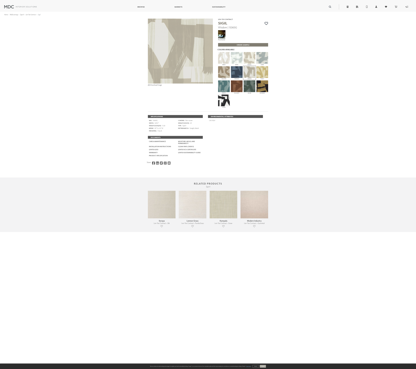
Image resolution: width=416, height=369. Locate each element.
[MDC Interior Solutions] (20, 7)
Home (6, 14)
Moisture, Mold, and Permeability (186, 142)
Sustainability (218, 7)
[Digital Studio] (198, 17)
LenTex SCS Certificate (187, 149)
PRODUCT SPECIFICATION (158, 155)
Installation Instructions (160, 146)
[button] (266, 23)
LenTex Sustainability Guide (189, 152)
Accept (263, 366)
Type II (22, 14)
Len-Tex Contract (31, 14)
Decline (255, 366)
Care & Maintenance (157, 141)
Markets (178, 7)
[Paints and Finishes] (235, 17)
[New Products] (171, 17)
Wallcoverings (14, 14)
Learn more (248, 366)
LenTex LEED (153, 149)
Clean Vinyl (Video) (186, 146)
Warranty (153, 152)
